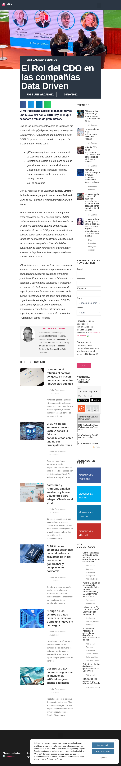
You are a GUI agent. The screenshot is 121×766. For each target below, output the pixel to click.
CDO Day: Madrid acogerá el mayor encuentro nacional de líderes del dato (92, 176)
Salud (96, 660)
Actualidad (35, 59)
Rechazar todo (103, 751)
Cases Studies (92, 654)
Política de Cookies (55, 759)
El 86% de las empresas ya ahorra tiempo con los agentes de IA (92, 116)
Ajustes (103, 757)
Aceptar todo (103, 745)
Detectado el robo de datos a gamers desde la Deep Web (90, 667)
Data (88, 657)
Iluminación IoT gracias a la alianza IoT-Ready (91, 681)
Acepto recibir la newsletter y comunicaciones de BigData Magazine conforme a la (88, 328)
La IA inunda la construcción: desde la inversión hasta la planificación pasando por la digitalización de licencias (92, 202)
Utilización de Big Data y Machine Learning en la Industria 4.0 (90, 610)
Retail (95, 579)
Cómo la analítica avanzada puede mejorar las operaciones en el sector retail (90, 557)
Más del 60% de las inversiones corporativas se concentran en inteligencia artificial (92, 154)
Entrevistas (90, 603)
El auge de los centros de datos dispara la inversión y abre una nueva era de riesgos (60, 618)
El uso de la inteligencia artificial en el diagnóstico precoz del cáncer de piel (91, 634)
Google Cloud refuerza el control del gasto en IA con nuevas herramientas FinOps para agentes (60, 376)
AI (89, 125)
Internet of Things (93, 687)
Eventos (51, 59)
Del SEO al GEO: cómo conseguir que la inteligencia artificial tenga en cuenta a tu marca (60, 675)
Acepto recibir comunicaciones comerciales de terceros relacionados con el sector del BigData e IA (88, 348)
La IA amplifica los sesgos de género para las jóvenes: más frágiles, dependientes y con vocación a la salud (92, 227)
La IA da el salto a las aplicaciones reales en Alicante (92, 134)
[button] (99, 5)
